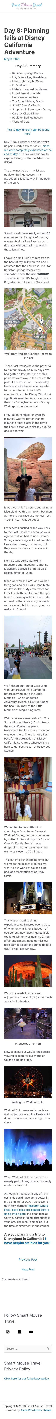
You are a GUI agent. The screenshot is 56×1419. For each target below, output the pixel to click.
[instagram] (9, 1332)
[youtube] (31, 1332)
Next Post (28, 1269)
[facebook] (21, 1332)
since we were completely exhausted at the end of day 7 (28, 150)
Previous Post (28, 1259)
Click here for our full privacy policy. (26, 1378)
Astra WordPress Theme (36, 1410)
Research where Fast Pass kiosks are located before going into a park (26, 1209)
